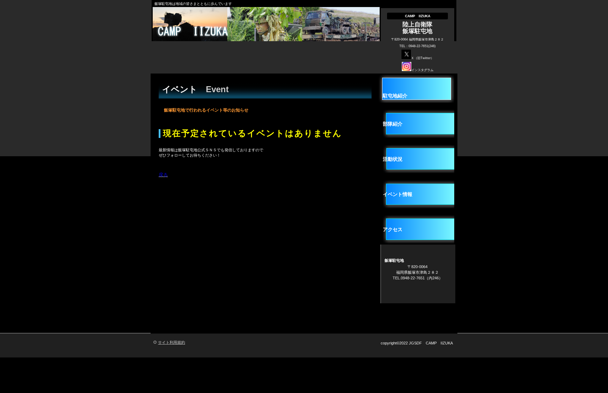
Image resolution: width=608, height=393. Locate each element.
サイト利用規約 (171, 342)
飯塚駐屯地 (268, 32)
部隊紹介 (393, 124)
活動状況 (393, 159)
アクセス (393, 229)
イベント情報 (397, 194)
